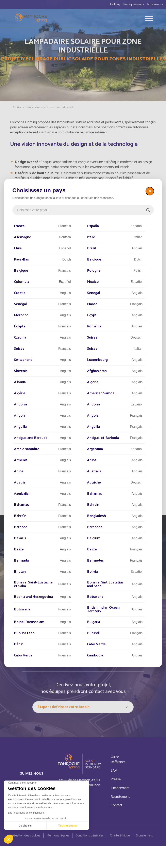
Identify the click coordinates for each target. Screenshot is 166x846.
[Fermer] (150, 191)
